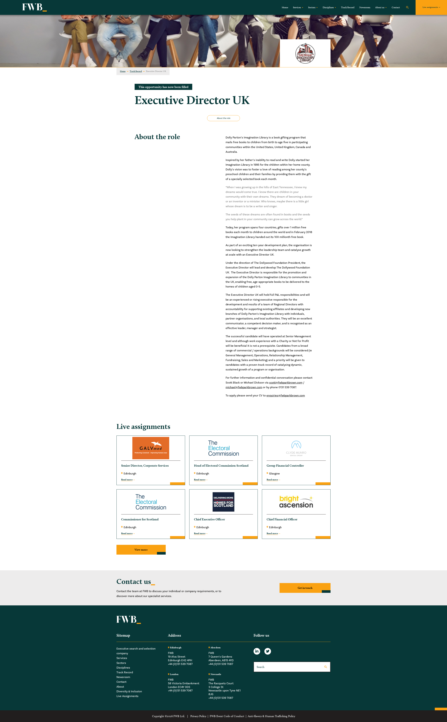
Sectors (311, 7)
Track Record (347, 7)
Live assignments (430, 7)
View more (141, 549)
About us (379, 7)
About (120, 686)
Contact (396, 7)
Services (297, 7)
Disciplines (328, 7)
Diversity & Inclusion (129, 691)
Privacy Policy (198, 716)
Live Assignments (127, 696)
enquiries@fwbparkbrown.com (285, 395)
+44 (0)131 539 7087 (180, 664)
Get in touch (305, 588)
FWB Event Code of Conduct (227, 716)
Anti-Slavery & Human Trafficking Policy (271, 716)
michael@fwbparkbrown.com (244, 387)
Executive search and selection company (136, 651)
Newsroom (364, 7)
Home (285, 7)
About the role (223, 118)
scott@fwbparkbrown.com (285, 382)
